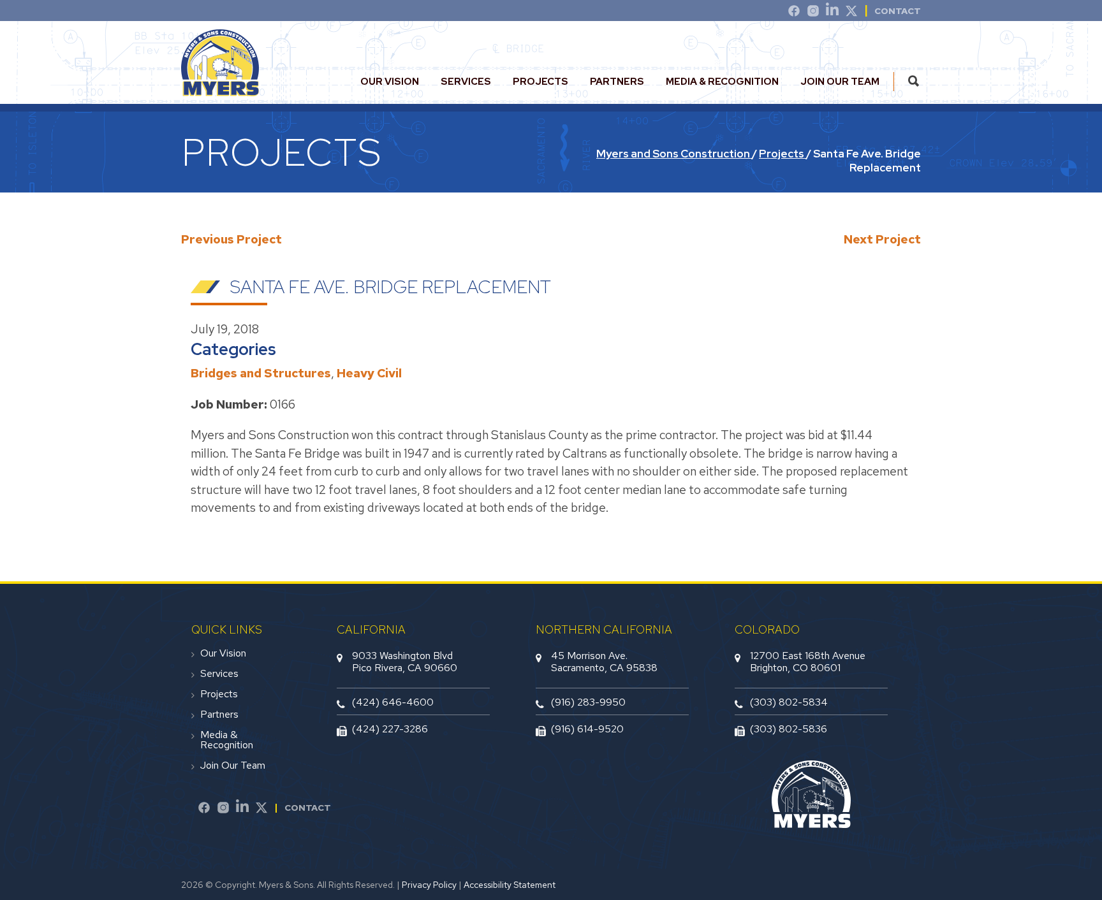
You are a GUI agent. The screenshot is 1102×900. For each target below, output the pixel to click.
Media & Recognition (722, 81)
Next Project (882, 239)
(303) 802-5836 (788, 729)
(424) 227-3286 (390, 729)
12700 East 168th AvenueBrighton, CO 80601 (807, 661)
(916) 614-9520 (587, 729)
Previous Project (231, 239)
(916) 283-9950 (588, 702)
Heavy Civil (369, 373)
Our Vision (389, 81)
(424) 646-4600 (393, 702)
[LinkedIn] (832, 12)
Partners (617, 81)
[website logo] (220, 91)
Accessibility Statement (509, 884)
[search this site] (913, 81)
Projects (540, 81)
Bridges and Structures (261, 373)
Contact (897, 11)
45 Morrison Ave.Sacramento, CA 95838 (604, 661)
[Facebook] (204, 809)
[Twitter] (851, 12)
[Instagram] (813, 12)
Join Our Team (839, 81)
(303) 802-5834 (789, 702)
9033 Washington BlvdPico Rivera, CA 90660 (404, 661)
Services (466, 81)
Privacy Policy (429, 884)
